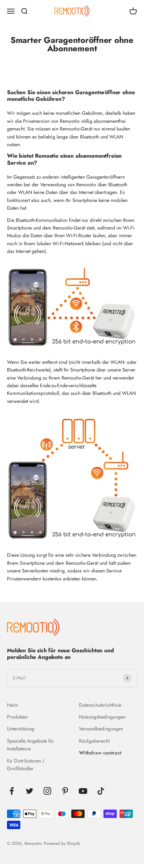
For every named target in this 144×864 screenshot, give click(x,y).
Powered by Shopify (62, 843)
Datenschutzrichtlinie (100, 704)
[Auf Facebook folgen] (11, 791)
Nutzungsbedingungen (102, 716)
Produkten (17, 716)
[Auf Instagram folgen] (47, 791)
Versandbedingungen (101, 728)
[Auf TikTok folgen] (101, 791)
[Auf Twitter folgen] (29, 791)
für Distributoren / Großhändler (26, 764)
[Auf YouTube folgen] (83, 791)
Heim (12, 704)
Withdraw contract (100, 752)
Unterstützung (20, 728)
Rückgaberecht (94, 740)
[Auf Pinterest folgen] (65, 791)
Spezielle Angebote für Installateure (30, 744)
